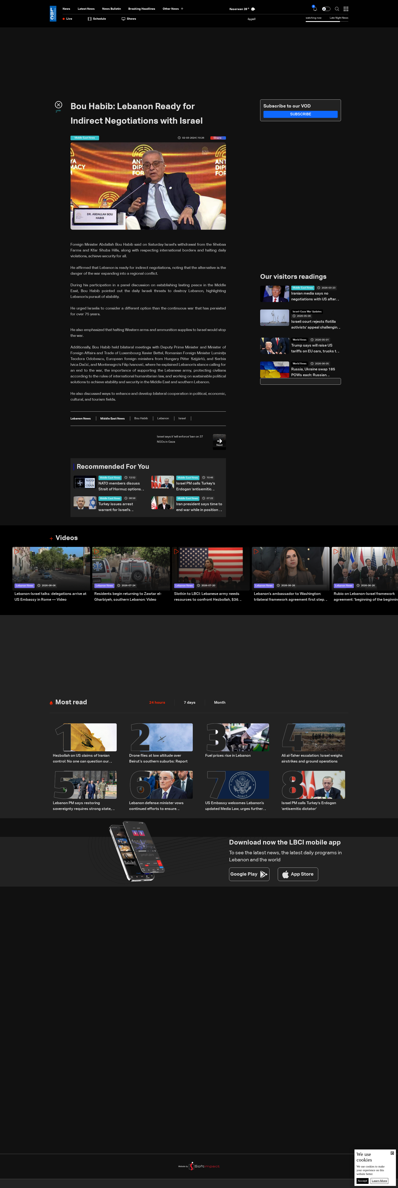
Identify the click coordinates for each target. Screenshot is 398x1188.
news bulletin (111, 8)
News (66, 8)
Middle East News (110, 478)
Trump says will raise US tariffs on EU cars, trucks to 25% (315, 349)
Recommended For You (113, 467)
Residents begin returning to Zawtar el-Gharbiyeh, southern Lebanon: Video (127, 597)
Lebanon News (24, 586)
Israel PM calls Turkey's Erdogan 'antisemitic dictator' (195, 487)
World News (299, 340)
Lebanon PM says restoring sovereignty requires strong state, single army (82, 806)
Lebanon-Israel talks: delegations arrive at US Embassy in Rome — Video (50, 597)
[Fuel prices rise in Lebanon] (237, 743)
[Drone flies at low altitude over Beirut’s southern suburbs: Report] (161, 743)
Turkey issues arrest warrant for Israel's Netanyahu (115, 507)
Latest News (86, 8)
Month (220, 703)
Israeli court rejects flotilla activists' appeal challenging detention (315, 325)
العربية (252, 19)
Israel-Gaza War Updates (307, 312)
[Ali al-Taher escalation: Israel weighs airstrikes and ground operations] (313, 743)
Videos (67, 538)
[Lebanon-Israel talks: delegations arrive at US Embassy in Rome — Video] (51, 575)
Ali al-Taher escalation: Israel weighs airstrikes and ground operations (312, 758)
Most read (71, 702)
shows (131, 18)
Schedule (99, 18)
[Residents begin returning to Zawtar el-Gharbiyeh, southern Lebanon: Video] (131, 575)
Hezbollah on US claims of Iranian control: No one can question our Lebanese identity (81, 759)
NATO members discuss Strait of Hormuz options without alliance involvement (119, 487)
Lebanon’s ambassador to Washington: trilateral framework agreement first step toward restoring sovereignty (289, 597)
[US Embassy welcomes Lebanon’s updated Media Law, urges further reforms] (237, 791)
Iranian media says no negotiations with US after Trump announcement (313, 297)
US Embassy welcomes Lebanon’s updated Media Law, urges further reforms (234, 806)
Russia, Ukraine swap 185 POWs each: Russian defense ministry (313, 372)
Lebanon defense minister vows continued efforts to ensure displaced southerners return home (159, 806)
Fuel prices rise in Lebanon (228, 756)
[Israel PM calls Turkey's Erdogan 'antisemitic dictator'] (313, 791)
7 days (189, 703)
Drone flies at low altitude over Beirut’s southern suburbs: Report (158, 758)
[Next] (393, 575)
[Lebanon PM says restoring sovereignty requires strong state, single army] (85, 791)
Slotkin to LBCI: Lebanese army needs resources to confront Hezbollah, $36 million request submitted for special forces (211, 597)
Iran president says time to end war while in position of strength (199, 507)
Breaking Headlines (141, 8)
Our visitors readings (293, 277)
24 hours (157, 703)
